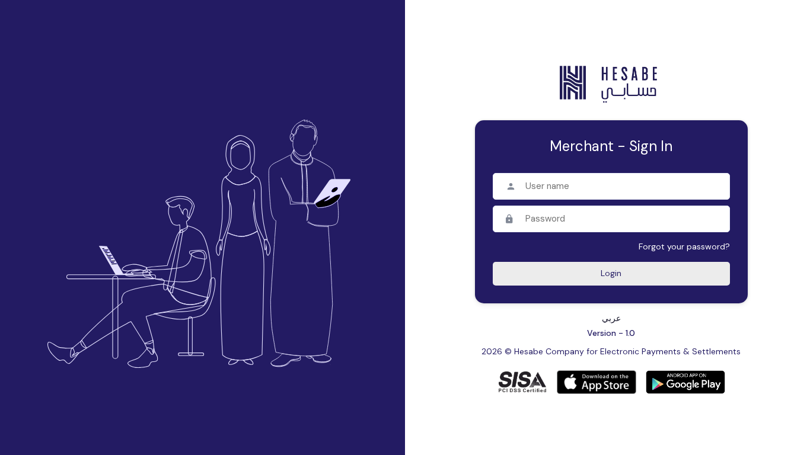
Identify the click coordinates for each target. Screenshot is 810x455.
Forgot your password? (684, 246)
